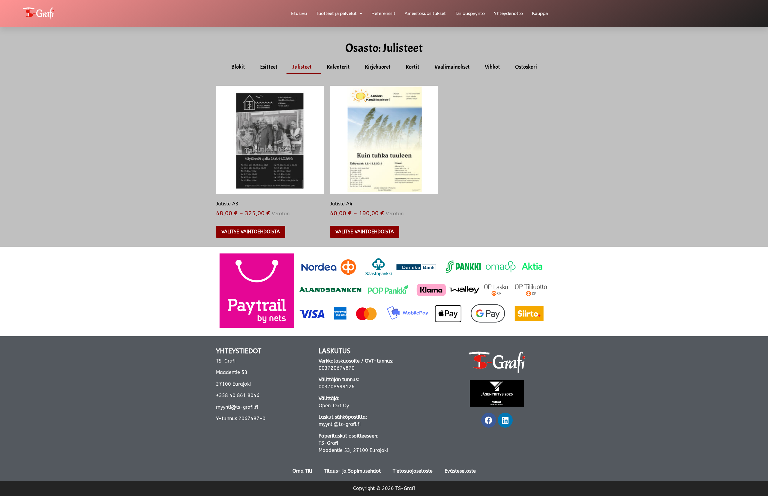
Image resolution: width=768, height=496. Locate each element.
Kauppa (540, 13)
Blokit (238, 66)
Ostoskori (526, 66)
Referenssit (383, 13)
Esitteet (269, 66)
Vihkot (492, 66)
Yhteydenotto (508, 13)
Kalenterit (338, 66)
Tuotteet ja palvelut (336, 13)
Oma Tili (302, 471)
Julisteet (302, 66)
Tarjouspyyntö (470, 13)
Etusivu (299, 13)
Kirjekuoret (378, 66)
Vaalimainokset (452, 66)
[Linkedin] (505, 420)
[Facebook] (488, 420)
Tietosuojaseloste (413, 471)
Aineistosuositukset (425, 13)
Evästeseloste (460, 471)
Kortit (412, 66)
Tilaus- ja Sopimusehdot (352, 471)
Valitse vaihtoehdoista (250, 232)
